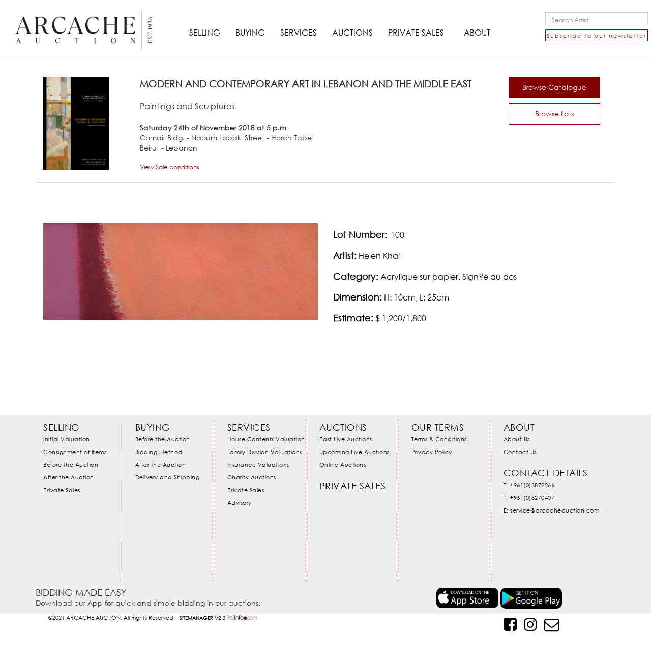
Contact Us (520, 451)
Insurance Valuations (258, 464)
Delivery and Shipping (167, 477)
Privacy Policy (431, 451)
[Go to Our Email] (551, 624)
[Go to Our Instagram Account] (530, 624)
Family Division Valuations (264, 451)
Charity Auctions (251, 477)
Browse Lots (554, 113)
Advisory (239, 502)
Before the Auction (70, 464)
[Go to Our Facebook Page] (510, 624)
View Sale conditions (169, 167)
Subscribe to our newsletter (596, 35)
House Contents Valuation (266, 439)
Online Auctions (342, 464)
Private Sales (61, 490)
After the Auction (68, 477)
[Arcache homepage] (84, 21)
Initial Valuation (66, 439)
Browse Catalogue (554, 87)
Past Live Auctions (345, 439)
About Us (517, 439)
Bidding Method (159, 451)
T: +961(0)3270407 (529, 497)
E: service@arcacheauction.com (552, 510)
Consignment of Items (74, 451)
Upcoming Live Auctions (354, 451)
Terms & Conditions (439, 439)
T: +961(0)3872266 (529, 485)
